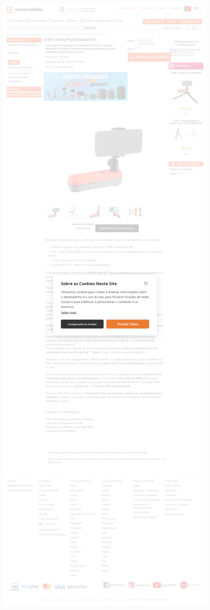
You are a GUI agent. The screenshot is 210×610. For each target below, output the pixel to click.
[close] (146, 283)
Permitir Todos (127, 324)
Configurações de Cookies (82, 324)
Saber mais (68, 312)
